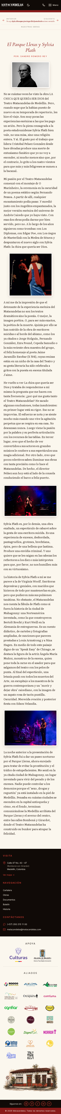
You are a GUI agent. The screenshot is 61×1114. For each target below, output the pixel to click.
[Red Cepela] (50, 1043)
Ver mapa (9, 875)
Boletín (6, 904)
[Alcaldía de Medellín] (42, 954)
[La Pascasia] (11, 1019)
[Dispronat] (30, 1031)
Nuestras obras (30, 27)
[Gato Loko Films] (50, 1008)
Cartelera (7, 890)
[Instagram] (26, 1104)
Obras (6, 895)
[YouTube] (43, 1104)
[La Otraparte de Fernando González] (30, 996)
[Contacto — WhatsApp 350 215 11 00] (43, 5)
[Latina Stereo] (11, 1043)
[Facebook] (32, 1104)
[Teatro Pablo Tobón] (30, 1008)
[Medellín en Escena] (11, 996)
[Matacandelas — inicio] (12, 5)
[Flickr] (49, 1104)
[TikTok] (37, 1104)
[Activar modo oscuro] (28, 5)
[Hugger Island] (11, 1031)
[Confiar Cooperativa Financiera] (11, 1008)
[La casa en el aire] (50, 984)
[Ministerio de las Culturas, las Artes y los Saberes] (18, 954)
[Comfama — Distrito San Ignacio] (50, 996)
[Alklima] (30, 984)
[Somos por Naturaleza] (30, 1043)
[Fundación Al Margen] (30, 1055)
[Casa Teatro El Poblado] (50, 1019)
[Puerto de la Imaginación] (11, 1055)
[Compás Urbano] (30, 1019)
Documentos (9, 899)
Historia (6, 909)
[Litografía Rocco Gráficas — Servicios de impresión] (11, 984)
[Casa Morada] (50, 1031)
